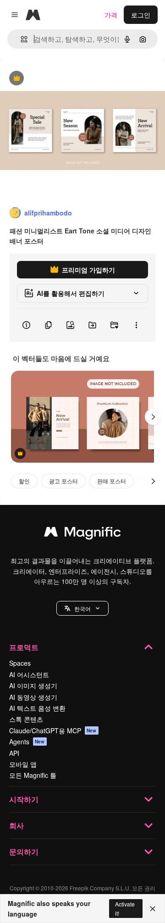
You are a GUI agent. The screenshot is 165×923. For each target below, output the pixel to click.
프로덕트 (23, 647)
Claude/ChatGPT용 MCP (53, 730)
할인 (24, 481)
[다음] (153, 417)
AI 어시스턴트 (29, 674)
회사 (16, 825)
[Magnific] (82, 534)
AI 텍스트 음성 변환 (37, 708)
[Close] (152, 908)
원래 (53, 79)
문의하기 (23, 851)
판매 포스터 (111, 481)
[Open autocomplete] (20, 39)
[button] (82, 608)
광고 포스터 (63, 481)
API (14, 753)
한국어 (82, 608)
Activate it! (125, 908)
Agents (27, 741)
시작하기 (23, 799)
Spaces (20, 663)
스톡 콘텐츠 (26, 719)
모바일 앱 (23, 764)
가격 (110, 14)
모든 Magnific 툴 (32, 775)
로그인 (140, 14)
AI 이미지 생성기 (33, 685)
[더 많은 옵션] (136, 325)
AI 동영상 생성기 (33, 697)
